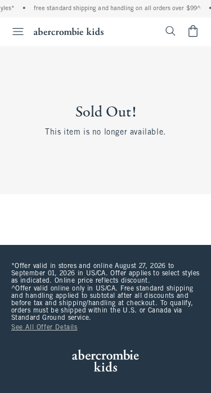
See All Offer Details (44, 327)
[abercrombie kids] (69, 31)
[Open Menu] (13, 31)
